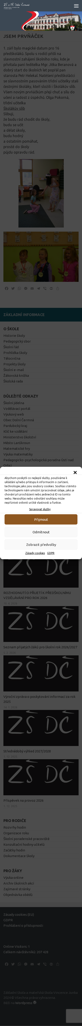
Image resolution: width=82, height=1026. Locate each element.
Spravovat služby (40, 509)
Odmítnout (41, 532)
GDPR (50, 553)
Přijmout (41, 519)
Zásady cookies (35, 553)
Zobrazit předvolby (41, 544)
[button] (75, 472)
